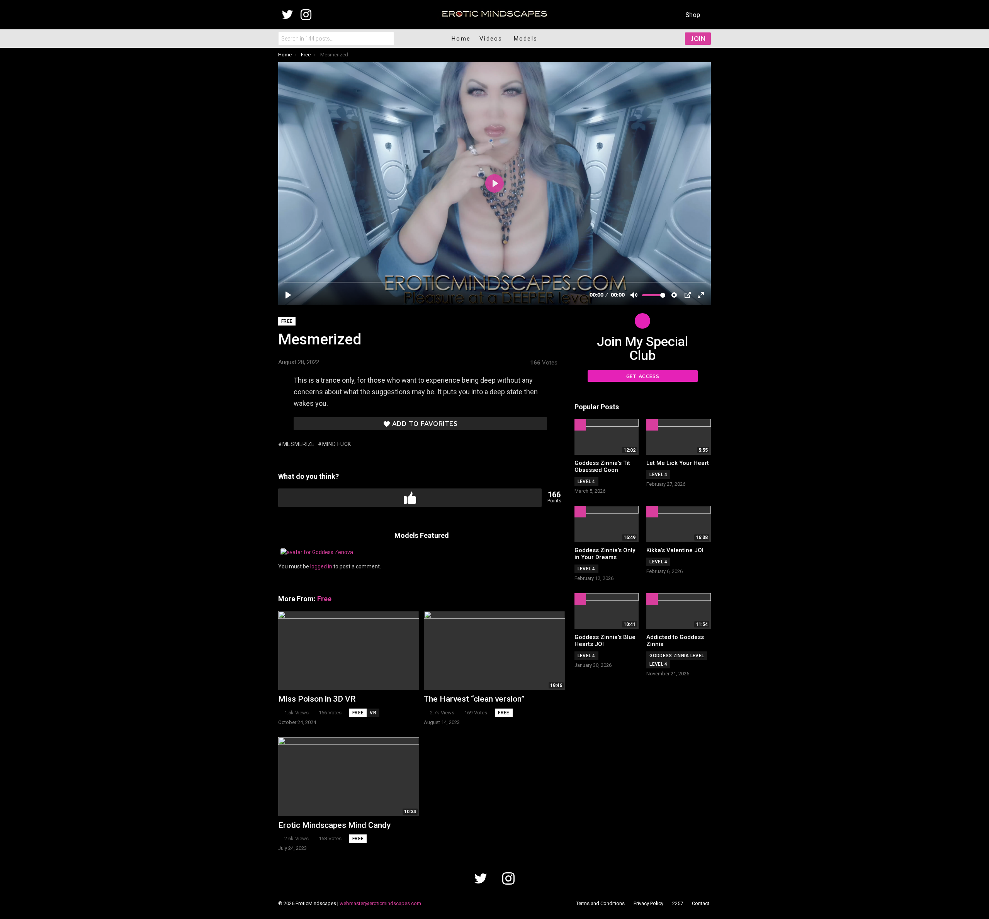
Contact (700, 903)
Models (526, 38)
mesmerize (298, 444)
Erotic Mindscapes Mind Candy (334, 825)
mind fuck (336, 444)
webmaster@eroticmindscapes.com (380, 903)
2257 (677, 903)
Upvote (410, 497)
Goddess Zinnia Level (676, 655)
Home (461, 38)
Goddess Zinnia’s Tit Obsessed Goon (602, 466)
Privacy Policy (648, 903)
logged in (321, 566)
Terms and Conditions (600, 903)
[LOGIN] (659, 38)
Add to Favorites (424, 423)
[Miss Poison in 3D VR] (348, 650)
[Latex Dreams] (9, 459)
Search (386, 39)
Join (697, 38)
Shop (692, 15)
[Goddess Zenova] (316, 552)
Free (324, 599)
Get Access (642, 376)
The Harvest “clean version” (474, 699)
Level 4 (586, 481)
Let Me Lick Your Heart (677, 463)
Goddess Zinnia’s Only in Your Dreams (604, 554)
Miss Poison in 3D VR (317, 699)
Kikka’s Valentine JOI (675, 550)
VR (373, 713)
